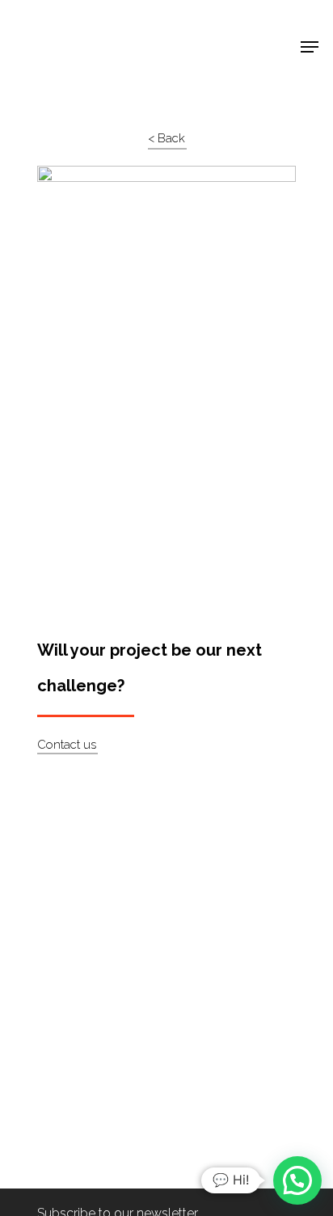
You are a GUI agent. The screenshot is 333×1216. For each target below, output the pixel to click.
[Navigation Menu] (309, 47)
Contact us (66, 744)
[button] (297, 1180)
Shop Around (66, 25)
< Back (166, 138)
